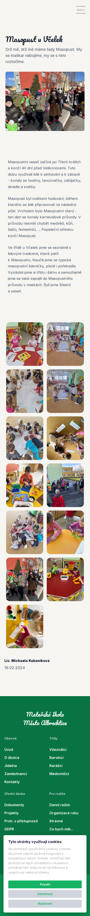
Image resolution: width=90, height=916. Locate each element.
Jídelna (10, 765)
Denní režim (59, 805)
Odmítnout (45, 894)
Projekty (11, 813)
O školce (11, 757)
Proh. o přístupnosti (21, 821)
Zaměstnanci (15, 774)
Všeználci (57, 749)
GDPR (9, 829)
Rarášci (55, 765)
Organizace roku (63, 813)
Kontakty (12, 782)
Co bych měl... (61, 829)
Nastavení (45, 903)
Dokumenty (14, 805)
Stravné (56, 821)
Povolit (45, 884)
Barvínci (56, 757)
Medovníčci (59, 774)
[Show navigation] (81, 10)
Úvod (8, 749)
